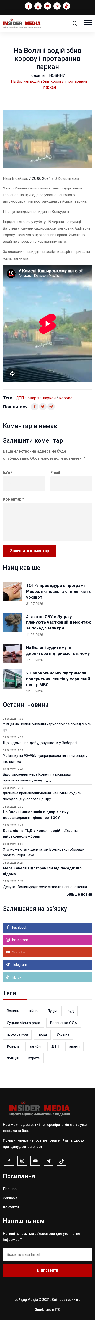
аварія (33, 398)
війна (33, 1011)
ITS (57, 1309)
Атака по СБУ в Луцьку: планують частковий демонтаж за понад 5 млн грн (58, 622)
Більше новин (79, 894)
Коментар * (13, 499)
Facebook (19, 927)
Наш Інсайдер (15, 178)
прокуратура (17, 1034)
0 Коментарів (67, 178)
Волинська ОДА (63, 1023)
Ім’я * (8, 472)
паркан (49, 398)
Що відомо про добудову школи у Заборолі (40, 743)
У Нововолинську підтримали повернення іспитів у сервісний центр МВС (58, 679)
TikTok (15, 977)
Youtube (18, 952)
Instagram (19, 940)
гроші (42, 1034)
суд (71, 1011)
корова (65, 398)
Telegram (19, 965)
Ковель (13, 1046)
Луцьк (53, 1011)
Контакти (11, 1207)
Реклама (10, 1198)
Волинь (13, 1011)
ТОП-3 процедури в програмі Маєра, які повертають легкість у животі (58, 591)
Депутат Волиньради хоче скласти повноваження (45, 887)
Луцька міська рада (23, 1023)
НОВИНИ (57, 75)
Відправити (47, 1270)
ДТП (20, 398)
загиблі (35, 1046)
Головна (37, 75)
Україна (63, 1034)
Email (55, 472)
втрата (34, 1058)
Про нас (10, 1189)
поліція (13, 1058)
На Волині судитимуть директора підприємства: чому (58, 650)
